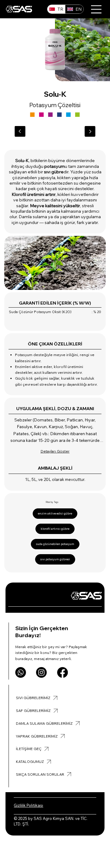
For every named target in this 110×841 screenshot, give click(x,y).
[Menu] (96, 9)
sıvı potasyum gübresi (55, 559)
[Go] (20, 131)
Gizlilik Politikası (28, 805)
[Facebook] (62, 672)
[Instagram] (41, 672)
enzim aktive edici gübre (55, 513)
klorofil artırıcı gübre (55, 529)
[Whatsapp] (20, 672)
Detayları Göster (55, 451)
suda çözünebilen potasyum (55, 544)
